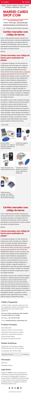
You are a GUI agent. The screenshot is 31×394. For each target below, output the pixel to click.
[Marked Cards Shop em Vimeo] (21, 388)
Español (15, 5)
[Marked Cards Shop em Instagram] (15, 388)
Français (20, 5)
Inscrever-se (25, 354)
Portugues (8, 7)
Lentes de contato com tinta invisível (12, 330)
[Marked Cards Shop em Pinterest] (12, 388)
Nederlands (15, 7)
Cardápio (6, 2)
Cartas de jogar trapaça (8, 336)
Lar (4, 28)
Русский (23, 7)
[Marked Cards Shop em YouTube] (18, 388)
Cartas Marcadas (6, 328)
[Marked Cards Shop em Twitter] (9, 388)
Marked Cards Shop (16, 391)
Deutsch (9, 5)
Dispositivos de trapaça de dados (11, 338)
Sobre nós (4, 363)
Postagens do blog (6, 365)
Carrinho (27, 2)
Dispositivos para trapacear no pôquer (12, 332)
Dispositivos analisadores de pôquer (11, 334)
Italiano (26, 5)
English (3, 5)
